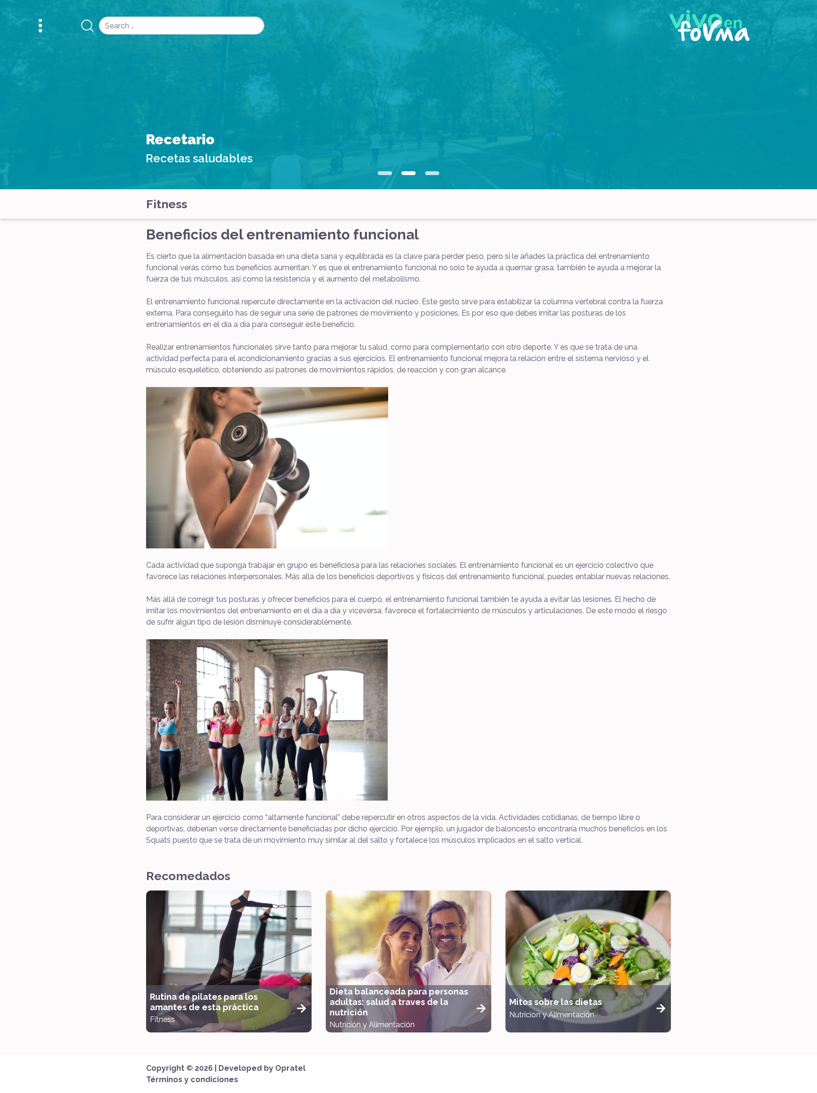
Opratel (290, 1068)
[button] (385, 173)
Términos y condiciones (192, 1079)
